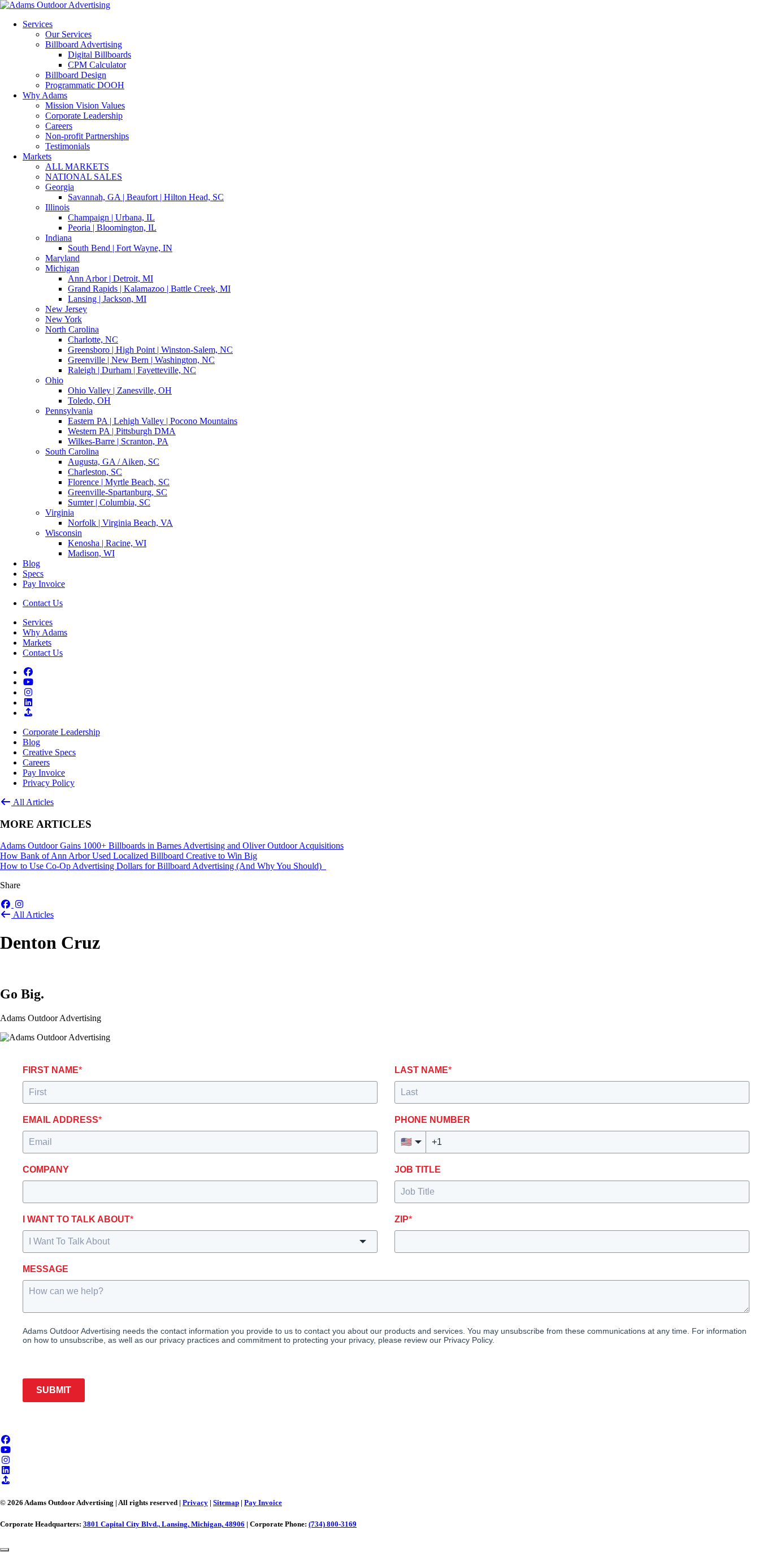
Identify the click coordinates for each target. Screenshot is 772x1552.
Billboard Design (75, 75)
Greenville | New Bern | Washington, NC (141, 360)
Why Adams (45, 95)
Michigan (62, 268)
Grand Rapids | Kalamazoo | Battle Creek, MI (149, 288)
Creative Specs (49, 752)
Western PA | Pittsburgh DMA (122, 431)
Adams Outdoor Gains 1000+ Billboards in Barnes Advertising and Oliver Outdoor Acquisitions (172, 845)
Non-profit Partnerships (87, 136)
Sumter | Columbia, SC (109, 502)
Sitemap (226, 1502)
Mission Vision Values (85, 105)
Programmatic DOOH (84, 85)
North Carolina (72, 329)
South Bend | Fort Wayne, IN (120, 248)
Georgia (59, 187)
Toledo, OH (89, 400)
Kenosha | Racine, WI (107, 543)
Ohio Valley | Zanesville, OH (120, 390)
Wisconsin (63, 533)
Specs (33, 573)
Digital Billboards (99, 54)
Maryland (62, 258)
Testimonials (67, 146)
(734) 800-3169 (333, 1524)
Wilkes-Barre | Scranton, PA (118, 441)
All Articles (32, 802)
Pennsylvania (69, 411)
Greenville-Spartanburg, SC (117, 492)
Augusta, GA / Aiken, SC (113, 461)
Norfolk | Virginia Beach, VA (120, 523)
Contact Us (43, 603)
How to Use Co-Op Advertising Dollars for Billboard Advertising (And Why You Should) (163, 866)
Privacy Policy (49, 783)
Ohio (54, 380)
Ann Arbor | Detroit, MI (110, 278)
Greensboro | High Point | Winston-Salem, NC (150, 350)
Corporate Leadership (84, 115)
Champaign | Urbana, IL (111, 217)
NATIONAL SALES (83, 176)
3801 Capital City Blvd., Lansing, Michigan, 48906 (164, 1524)
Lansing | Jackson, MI (107, 299)
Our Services (68, 34)
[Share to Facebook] (7, 904)
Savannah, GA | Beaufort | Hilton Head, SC (146, 197)
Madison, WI (91, 553)
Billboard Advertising (83, 44)
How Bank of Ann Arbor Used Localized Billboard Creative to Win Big (128, 856)
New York (63, 319)
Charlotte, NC (93, 339)
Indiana (58, 238)
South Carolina (72, 451)
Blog (31, 563)
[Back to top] (4, 1549)
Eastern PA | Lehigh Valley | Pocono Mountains (152, 421)
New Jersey (66, 309)
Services (38, 24)
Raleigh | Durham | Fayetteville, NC (132, 370)
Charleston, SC (95, 472)
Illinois (57, 207)
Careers (58, 126)
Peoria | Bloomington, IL (112, 227)
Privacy (195, 1502)
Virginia (59, 512)
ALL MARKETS (77, 166)
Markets (37, 156)
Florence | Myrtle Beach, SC (119, 482)
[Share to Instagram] (19, 904)
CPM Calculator (97, 65)
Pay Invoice (44, 584)
